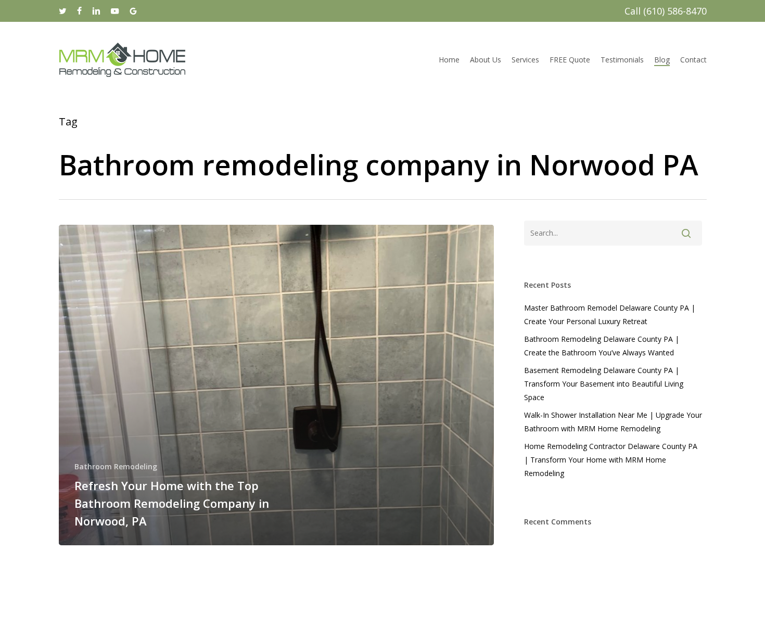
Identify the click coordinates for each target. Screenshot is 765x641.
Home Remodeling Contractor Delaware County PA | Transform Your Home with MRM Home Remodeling (610, 459)
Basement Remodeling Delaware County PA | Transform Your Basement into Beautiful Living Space (603, 383)
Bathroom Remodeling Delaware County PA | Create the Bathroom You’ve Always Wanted (601, 345)
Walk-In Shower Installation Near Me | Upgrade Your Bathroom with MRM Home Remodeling (613, 421)
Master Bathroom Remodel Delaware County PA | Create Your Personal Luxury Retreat (609, 314)
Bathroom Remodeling (115, 466)
